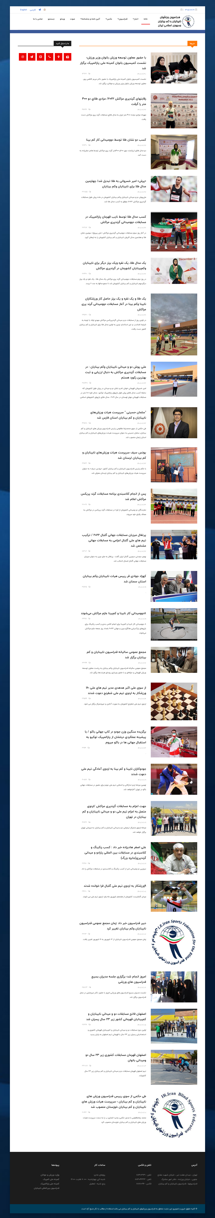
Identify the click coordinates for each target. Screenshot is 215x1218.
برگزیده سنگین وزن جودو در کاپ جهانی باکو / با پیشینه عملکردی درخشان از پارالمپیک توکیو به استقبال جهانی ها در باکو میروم (115, 737)
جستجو (51, 19)
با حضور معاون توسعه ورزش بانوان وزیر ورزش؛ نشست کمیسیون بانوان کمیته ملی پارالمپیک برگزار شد (113, 63)
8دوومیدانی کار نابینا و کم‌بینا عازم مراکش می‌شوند (113, 613)
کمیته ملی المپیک (51, 1179)
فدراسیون (123, 19)
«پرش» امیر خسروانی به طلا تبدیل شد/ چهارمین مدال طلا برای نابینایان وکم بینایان (115, 183)
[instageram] (44, 10)
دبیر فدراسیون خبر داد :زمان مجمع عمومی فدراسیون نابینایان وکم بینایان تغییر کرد (112, 925)
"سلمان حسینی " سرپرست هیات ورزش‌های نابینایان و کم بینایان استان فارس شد (118, 415)
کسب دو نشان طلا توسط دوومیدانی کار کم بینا (116, 139)
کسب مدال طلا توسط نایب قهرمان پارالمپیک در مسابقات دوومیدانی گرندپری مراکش (115, 219)
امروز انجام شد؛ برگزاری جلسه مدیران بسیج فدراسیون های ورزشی (118, 979)
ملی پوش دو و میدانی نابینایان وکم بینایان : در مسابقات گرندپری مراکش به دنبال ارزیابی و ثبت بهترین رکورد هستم (115, 372)
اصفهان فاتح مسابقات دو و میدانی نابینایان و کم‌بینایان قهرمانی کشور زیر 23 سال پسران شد (116, 1016)
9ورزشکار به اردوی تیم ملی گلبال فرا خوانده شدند (115, 885)
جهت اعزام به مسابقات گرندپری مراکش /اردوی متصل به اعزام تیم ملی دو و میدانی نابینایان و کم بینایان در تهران (114, 811)
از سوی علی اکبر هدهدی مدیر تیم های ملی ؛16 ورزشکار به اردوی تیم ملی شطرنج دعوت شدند (116, 690)
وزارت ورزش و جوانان (50, 1175)
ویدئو (62, 19)
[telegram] (39, 10)
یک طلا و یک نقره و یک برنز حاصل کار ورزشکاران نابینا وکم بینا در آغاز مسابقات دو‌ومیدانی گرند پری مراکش (114, 304)
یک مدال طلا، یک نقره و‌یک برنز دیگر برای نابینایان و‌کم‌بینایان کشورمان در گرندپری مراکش (114, 265)
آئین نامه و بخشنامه (91, 19)
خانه (146, 19)
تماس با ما (37, 19)
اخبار (136, 19)
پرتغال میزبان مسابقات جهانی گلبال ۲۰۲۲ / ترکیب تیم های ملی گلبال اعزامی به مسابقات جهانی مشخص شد (114, 540)
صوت (72, 19)
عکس (109, 19)
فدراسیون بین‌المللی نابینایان (46, 1188)
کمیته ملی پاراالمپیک (49, 1184)
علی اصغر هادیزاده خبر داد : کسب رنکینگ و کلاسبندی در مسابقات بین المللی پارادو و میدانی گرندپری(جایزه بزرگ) (115, 852)
